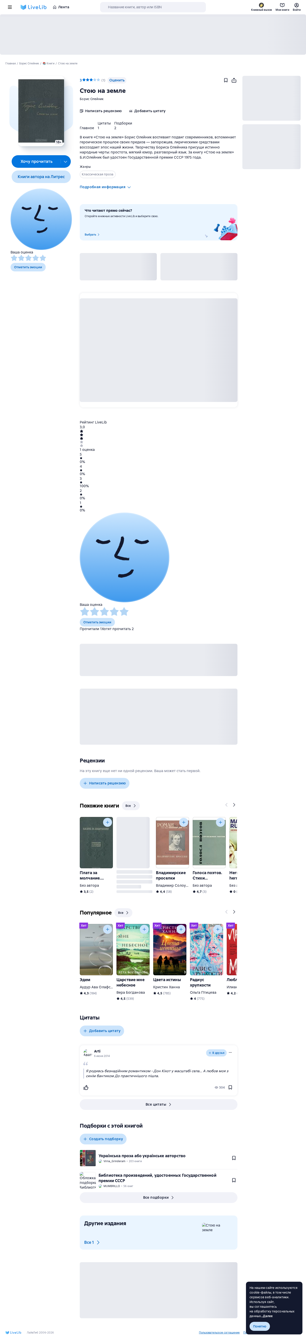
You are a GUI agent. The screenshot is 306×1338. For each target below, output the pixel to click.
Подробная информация (102, 187)
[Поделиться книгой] (233, 80)
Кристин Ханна (166, 987)
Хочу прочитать (37, 161)
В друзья (218, 1053)
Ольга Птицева (203, 992)
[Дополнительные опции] (65, 161)
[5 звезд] (42, 258)
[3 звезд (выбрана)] (91, 80)
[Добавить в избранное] (225, 80)
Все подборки (156, 1197)
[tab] (87, 128)
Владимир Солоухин (174, 885)
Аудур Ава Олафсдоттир (101, 987)
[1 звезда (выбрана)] (84, 80)
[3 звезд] (28, 258)
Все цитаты (156, 1104)
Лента (63, 7)
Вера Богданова (130, 992)
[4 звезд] (35, 258)
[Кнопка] (226, 804)
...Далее (267, 1316)
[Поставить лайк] (85, 1087)
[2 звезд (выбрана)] (87, 80)
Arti (97, 1051)
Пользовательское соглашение (219, 1332)
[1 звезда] (14, 258)
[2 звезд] (21, 258)
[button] (41, 111)
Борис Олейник (91, 99)
